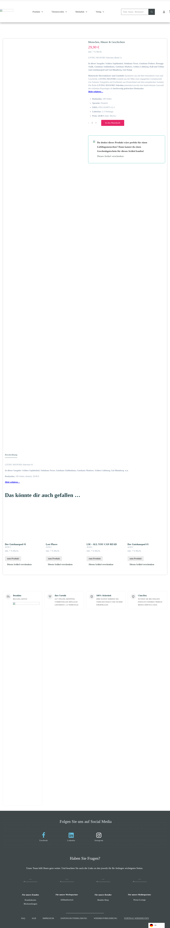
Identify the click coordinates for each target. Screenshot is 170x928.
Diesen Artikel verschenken (19, 564)
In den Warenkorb (112, 123)
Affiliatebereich (66, 900)
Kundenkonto (30, 900)
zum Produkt (13, 558)
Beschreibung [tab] (11, 455)
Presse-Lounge (139, 900)
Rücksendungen (30, 904)
